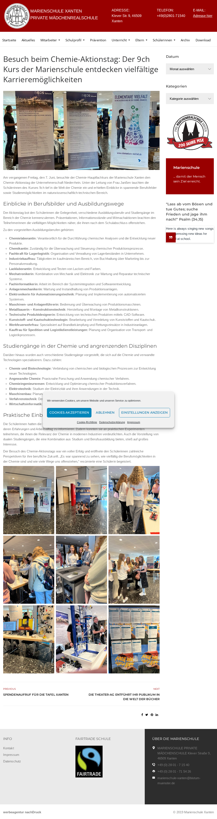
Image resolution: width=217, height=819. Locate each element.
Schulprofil (73, 40)
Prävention (98, 40)
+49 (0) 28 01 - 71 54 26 (174, 771)
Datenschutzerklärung (112, 422)
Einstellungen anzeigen (144, 412)
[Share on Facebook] (142, 714)
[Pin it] (152, 714)
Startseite (9, 40)
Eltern (139, 40)
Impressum (133, 422)
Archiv (185, 40)
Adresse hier (202, 16)
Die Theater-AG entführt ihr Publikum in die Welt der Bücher (124, 697)
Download (203, 40)
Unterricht (119, 40)
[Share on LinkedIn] (157, 714)
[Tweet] (146, 714)
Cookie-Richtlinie (87, 422)
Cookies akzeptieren (69, 412)
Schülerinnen (162, 40)
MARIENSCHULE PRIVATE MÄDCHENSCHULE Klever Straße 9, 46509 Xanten (184, 753)
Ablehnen (105, 412)
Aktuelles (28, 40)
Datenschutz (12, 761)
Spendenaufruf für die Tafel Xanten (35, 695)
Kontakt (8, 748)
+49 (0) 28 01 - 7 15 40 (173, 765)
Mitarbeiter (48, 40)
